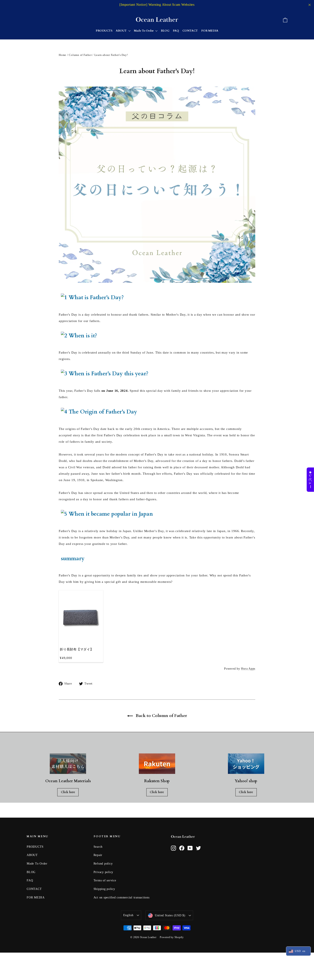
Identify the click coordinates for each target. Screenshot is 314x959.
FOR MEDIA (209, 31)
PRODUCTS (104, 31)
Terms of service (105, 880)
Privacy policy (103, 872)
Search (98, 846)
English (128, 915)
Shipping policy (104, 889)
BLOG (165, 31)
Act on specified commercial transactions (122, 897)
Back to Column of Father (161, 715)
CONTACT (190, 31)
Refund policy (103, 863)
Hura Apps (248, 668)
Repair (98, 855)
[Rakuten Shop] (157, 763)
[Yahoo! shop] (246, 763)
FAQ (176, 31)
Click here (68, 792)
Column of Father (80, 55)
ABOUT (121, 31)
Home (62, 55)
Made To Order (144, 31)
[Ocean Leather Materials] (68, 763)
